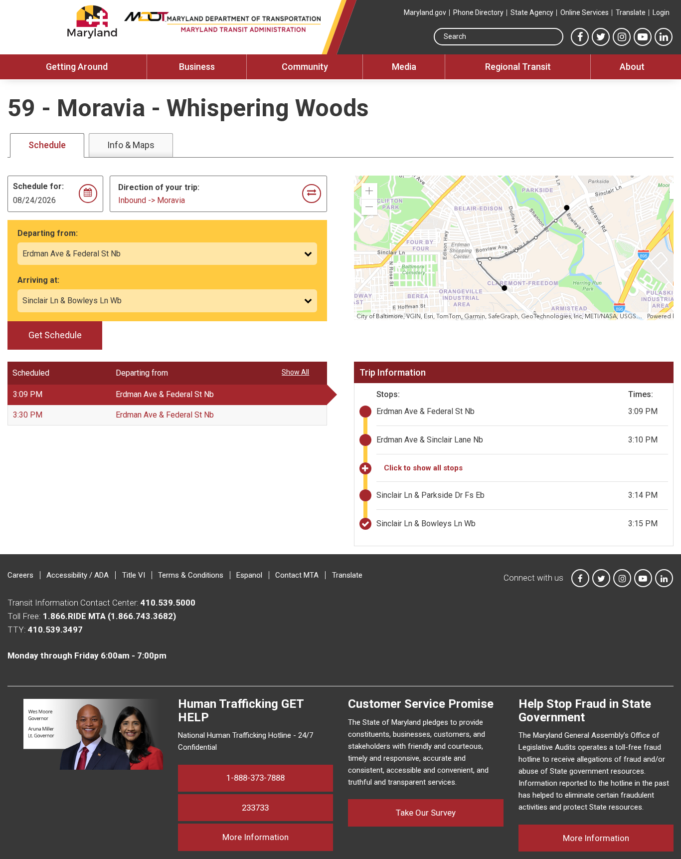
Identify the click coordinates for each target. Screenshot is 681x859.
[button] (369, 191)
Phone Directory (478, 12)
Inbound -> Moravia (151, 200)
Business (197, 66)
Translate (631, 12)
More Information (277, 837)
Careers (20, 575)
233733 (255, 808)
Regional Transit (518, 66)
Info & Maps (131, 145)
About (632, 66)
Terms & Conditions (190, 575)
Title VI (133, 575)
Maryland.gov (425, 12)
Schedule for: (38, 186)
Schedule (47, 145)
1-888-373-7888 (255, 778)
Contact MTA (297, 575)
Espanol (249, 575)
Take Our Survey (426, 813)
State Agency (532, 12)
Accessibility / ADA (77, 575)
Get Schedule (55, 335)
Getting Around (77, 66)
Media (404, 66)
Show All (295, 372)
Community (305, 66)
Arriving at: (38, 280)
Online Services (584, 12)
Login (661, 12)
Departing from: (47, 233)
